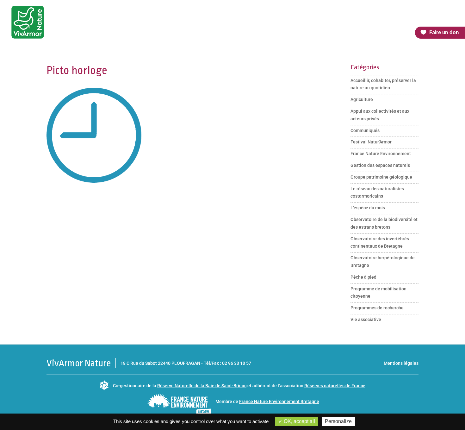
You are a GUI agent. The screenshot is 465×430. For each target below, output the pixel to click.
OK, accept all (298, 421)
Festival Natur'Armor (371, 141)
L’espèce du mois (367, 207)
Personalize (338, 421)
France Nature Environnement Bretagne (279, 401)
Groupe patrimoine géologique (381, 177)
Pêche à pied (363, 277)
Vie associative (365, 319)
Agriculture (361, 99)
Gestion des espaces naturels (380, 165)
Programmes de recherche (377, 307)
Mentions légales (401, 363)
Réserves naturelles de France (334, 385)
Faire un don (444, 32)
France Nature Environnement (380, 153)
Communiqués (365, 130)
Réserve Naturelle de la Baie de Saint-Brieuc (201, 385)
